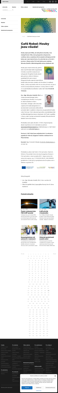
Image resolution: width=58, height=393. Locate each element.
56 (35, 269)
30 (41, 260)
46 (47, 264)
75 (29, 275)
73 (44, 273)
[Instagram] (53, 1)
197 (33, 314)
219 (47, 320)
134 (41, 292)
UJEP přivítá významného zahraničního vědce (46, 212)
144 (30, 297)
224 (43, 322)
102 (48, 282)
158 (31, 301)
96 (28, 282)
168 (43, 303)
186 (36, 310)
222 (36, 322)
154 (41, 299)
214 (30, 320)
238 (29, 329)
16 (45, 256)
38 (44, 262)
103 (30, 284)
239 (33, 329)
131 (31, 292)
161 (41, 301)
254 (43, 333)
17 (48, 256)
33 (29, 262)
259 (40, 335)
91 (35, 279)
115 (48, 286)
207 (47, 316)
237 (47, 327)
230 (44, 325)
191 (33, 312)
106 (40, 284)
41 (32, 264)
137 (28, 295)
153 (38, 299)
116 (28, 288)
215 (33, 320)
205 (40, 316)
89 (29, 279)
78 (38, 275)
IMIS (38, 2)
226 (30, 325)
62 (32, 271)
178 (31, 307)
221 (33, 322)
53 (47, 267)
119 (38, 288)
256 (29, 335)
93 (41, 279)
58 (41, 269)
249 (47, 331)
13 (36, 256)
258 (36, 335)
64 (38, 271)
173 (38, 305)
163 (48, 301)
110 (32, 286)
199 (40, 314)
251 (33, 333)
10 (28, 256)
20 (33, 258)
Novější (22, 253)
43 (38, 264)
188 (43, 310)
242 (43, 329)
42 (35, 264)
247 (40, 331)
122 (48, 288)
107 (43, 284)
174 (41, 305)
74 (47, 273)
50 (38, 267)
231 (47, 325)
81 (47, 275)
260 (44, 335)
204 (36, 316)
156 (48, 299)
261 (47, 335)
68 (29, 273)
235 (40, 327)
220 (30, 322)
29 (38, 260)
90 (32, 279)
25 (48, 258)
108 (47, 284)
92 (38, 279)
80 (44, 275)
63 (35, 271)
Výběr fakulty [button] (5, 2)
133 (38, 292)
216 (36, 320)
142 (45, 295)
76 (32, 275)
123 (28, 290)
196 (30, 314)
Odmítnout (38, 388)
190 (30, 312)
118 (35, 288)
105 (36, 284)
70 (35, 273)
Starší (54, 253)
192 (36, 312)
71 (38, 273)
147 (40, 297)
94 (44, 279)
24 (45, 258)
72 (41, 273)
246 (36, 331)
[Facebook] (50, 1)
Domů (23, 37)
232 (29, 327)
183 (48, 307)
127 (41, 290)
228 (36, 325)
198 (36, 314)
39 (47, 262)
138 (31, 295)
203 (33, 316)
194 (43, 312)
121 (44, 288)
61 (29, 271)
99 (38, 282)
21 (36, 258)
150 (28, 299)
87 (44, 277)
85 (38, 277)
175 (45, 305)
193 (40, 312)
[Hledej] (13, 10)
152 (35, 299)
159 (35, 301)
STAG (44, 2)
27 (32, 260)
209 (33, 318)
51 (41, 267)
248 (44, 331)
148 (43, 297)
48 (32, 267)
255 (47, 333)
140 (38, 295)
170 (28, 305)
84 (35, 277)
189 (47, 310)
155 (45, 299)
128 (45, 290)
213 (47, 318)
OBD (33, 2)
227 (33, 325)
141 (41, 295)
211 (40, 318)
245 (33, 331)
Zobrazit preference (50, 388)
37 (41, 262)
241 (40, 329)
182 (45, 307)
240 (36, 329)
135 (45, 292)
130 (28, 292)
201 (47, 314)
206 (44, 316)
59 (44, 269)
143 (48, 295)
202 (29, 316)
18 (28, 258)
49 (35, 267)
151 (31, 299)
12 (34, 256)
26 (29, 260)
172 (35, 305)
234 (36, 327)
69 (32, 273)
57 (38, 269)
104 (33, 284)
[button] (55, 376)
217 (40, 320)
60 (47, 269)
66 (44, 271)
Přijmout (27, 388)
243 (47, 329)
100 (41, 282)
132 (35, 292)
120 (41, 288)
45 (44, 264)
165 (33, 303)
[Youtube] (56, 1)
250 (30, 333)
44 (41, 264)
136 (48, 292)
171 (31, 305)
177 (28, 307)
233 (33, 327)
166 (36, 303)
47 (29, 267)
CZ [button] (27, 2)
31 (44, 260)
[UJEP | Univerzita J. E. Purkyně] (49, 10)
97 (31, 282)
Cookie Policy (38, 390)
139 (35, 295)
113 (41, 286)
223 (40, 322)
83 (32, 277)
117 (31, 288)
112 (38, 286)
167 (40, 303)
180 (38, 307)
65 (41, 271)
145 (33, 297)
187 (40, 310)
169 (47, 303)
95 (47, 279)
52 (44, 267)
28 (35, 260)
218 (43, 320)
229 (40, 325)
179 (35, 307)
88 (47, 277)
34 (32, 262)
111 (35, 286)
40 (29, 264)
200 (43, 314)
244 (29, 331)
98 (34, 282)
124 (31, 290)
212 (43, 318)
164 (30, 303)
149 (47, 297)
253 (40, 333)
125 (35, 290)
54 (29, 269)
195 (47, 312)
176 (48, 305)
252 (36, 333)
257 (33, 335)
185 (33, 310)
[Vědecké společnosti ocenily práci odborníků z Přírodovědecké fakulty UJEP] (47, 230)
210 (37, 318)
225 (47, 322)
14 (39, 256)
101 (44, 282)
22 (39, 258)
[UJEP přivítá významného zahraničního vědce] (47, 203)
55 (32, 269)
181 (41, 307)
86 (41, 277)
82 (29, 277)
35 (35, 262)
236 (43, 327)
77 (35, 275)
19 (30, 258)
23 (42, 258)
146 (36, 297)
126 (38, 290)
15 (42, 256)
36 (38, 262)
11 (31, 256)
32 (47, 260)
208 (30, 318)
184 (30, 310)
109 (29, 286)
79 (41, 275)
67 (47, 271)
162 (45, 301)
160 (38, 301)
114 (45, 286)
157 (28, 301)
